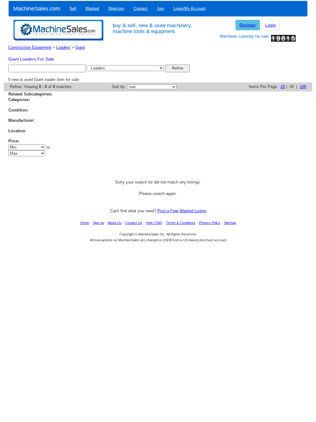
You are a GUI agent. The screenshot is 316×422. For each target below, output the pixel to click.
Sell (72, 8)
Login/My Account (189, 8)
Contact (141, 8)
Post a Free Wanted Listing (181, 211)
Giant (80, 47)
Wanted (92, 8)
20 (283, 86)
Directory (116, 8)
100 (303, 86)
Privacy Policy (209, 223)
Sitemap (230, 223)
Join (160, 8)
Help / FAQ (154, 223)
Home (84, 223)
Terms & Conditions (180, 223)
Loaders (63, 47)
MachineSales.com (36, 9)
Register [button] (247, 25)
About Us (115, 223)
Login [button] (270, 25)
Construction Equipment (29, 47)
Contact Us (133, 223)
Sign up (98, 223)
